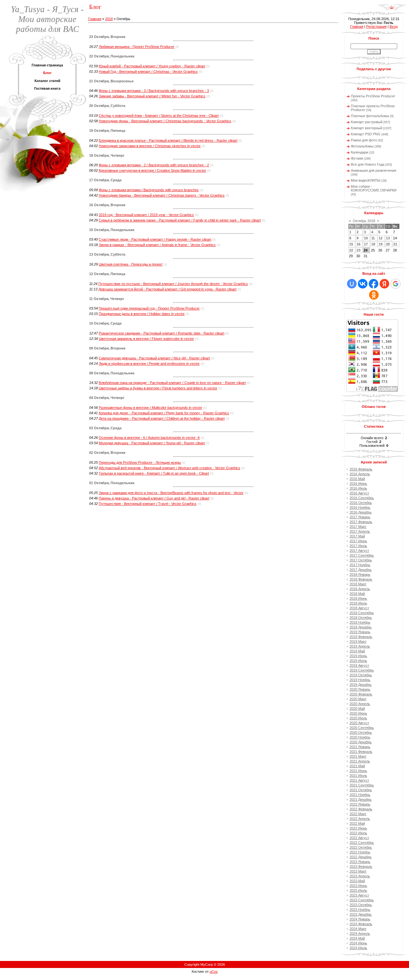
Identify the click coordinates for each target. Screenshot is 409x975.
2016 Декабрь (361, 512)
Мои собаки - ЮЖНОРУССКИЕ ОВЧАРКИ (374, 188)
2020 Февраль (361, 694)
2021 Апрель (360, 761)
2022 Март (358, 814)
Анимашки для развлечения (373, 170)
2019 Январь (360, 632)
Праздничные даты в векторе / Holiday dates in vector (142, 314)
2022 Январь (360, 804)
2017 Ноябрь (360, 565)
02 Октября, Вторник (107, 452)
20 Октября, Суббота (107, 106)
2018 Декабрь (361, 627)
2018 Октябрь (361, 617)
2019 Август (359, 665)
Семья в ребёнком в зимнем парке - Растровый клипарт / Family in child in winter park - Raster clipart (180, 220)
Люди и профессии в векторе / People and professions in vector (149, 363)
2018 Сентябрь (362, 613)
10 (366, 238)
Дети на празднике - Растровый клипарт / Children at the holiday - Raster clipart (162, 418)
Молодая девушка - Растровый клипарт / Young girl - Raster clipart (152, 443)
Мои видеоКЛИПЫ (366, 180)
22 (351, 250)
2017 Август (359, 550)
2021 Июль (358, 775)
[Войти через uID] (352, 284)
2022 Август (359, 838)
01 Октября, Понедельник (112, 483)
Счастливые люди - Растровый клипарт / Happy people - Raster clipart (155, 239)
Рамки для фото (364, 140)
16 (358, 244)
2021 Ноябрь (360, 795)
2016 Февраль (361, 469)
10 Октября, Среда (105, 323)
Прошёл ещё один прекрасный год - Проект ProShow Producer (149, 308)
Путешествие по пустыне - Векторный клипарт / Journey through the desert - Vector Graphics (173, 284)
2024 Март (358, 929)
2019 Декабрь (361, 684)
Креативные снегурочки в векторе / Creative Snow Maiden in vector (152, 170)
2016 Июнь (358, 483)
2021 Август (359, 780)
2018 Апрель (360, 589)
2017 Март (358, 527)
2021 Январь (360, 747)
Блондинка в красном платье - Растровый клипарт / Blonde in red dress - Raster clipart (168, 140)
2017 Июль (358, 546)
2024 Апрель (360, 933)
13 (388, 238)
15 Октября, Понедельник (112, 230)
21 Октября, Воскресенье (111, 81)
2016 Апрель (360, 474)
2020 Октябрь (361, 732)
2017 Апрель (360, 531)
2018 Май (357, 594)
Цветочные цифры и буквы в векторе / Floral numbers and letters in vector (158, 388)
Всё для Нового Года (367, 164)
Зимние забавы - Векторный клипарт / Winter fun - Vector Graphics (152, 96)
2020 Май (357, 708)
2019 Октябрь (361, 675)
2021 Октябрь (361, 790)
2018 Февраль (361, 579)
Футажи (357, 158)
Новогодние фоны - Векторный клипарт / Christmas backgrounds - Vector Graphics (165, 121)
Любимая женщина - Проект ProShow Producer (136, 47)
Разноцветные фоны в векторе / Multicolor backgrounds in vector (150, 407)
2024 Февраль (361, 924)
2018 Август (359, 608)
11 (373, 238)
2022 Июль (358, 833)
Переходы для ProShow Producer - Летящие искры (140, 462)
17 (366, 244)
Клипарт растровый (366, 122)
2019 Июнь (358, 656)
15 (351, 244)
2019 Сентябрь (362, 670)
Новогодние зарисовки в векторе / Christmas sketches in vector (150, 146)
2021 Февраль (361, 752)
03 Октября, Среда (105, 428)
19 (380, 244)
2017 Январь (360, 517)
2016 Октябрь (361, 503)
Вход (393, 26)
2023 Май (357, 881)
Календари (359, 152)
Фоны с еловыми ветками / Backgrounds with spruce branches (149, 190)
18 (373, 244)
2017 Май (357, 536)
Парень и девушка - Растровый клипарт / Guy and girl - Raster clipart (154, 498)
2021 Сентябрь (362, 785)
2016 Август (359, 493)
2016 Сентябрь (362, 498)
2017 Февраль (361, 522)
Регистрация (376, 26)
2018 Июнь (358, 598)
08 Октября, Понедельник (112, 373)
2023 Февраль (361, 866)
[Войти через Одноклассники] (374, 295)
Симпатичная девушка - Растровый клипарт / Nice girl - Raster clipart (154, 358)
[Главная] (391, 5)
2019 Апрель (360, 646)
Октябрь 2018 (364, 221)
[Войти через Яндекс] (384, 284)
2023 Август (359, 895)
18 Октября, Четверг (107, 155)
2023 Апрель (360, 876)
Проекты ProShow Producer (373, 96)
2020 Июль (358, 718)
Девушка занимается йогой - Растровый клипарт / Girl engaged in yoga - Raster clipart (167, 289)
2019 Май (357, 651)
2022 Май (357, 823)
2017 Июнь (358, 541)
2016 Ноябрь (360, 507)
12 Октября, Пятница (107, 274)
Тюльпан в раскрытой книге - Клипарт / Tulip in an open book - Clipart (154, 473)
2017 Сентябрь (362, 555)
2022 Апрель (360, 819)
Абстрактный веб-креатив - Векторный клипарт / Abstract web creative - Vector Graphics (169, 468)
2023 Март (358, 871)
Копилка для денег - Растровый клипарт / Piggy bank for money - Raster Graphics (164, 413)
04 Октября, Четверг (107, 398)
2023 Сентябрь (362, 900)
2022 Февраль (361, 809)
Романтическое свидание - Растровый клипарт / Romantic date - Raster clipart (161, 333)
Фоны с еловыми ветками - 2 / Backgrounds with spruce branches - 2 (154, 165)
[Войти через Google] (395, 284)
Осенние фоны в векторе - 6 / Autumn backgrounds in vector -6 (149, 437)
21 (395, 244)
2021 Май (357, 766)
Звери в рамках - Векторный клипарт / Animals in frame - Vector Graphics (157, 245)
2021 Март (358, 756)
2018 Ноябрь (360, 622)
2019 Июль (358, 661)
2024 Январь (360, 919)
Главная (94, 19)
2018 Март (358, 584)
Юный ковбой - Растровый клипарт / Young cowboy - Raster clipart (152, 66)
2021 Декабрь (361, 799)
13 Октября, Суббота (107, 254)
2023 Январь (360, 862)
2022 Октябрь (361, 847)
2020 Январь (360, 689)
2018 (109, 19)
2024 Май (357, 938)
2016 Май (357, 479)
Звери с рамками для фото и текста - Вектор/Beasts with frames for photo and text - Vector (171, 493)
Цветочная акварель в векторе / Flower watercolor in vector (146, 339)
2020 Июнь (358, 713)
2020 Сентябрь (362, 728)
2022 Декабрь (361, 857)
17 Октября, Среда (105, 180)
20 (388, 244)
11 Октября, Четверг (106, 299)
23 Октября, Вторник (107, 37)
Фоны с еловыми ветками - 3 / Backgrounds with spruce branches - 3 (154, 91)
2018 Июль (358, 603)
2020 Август (359, 723)
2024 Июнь (358, 943)
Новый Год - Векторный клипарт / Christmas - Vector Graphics (148, 71)
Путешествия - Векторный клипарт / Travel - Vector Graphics (148, 504)
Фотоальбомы (362, 146)
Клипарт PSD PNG (366, 134)
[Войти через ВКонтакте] (362, 284)
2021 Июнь (358, 771)
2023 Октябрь (361, 905)
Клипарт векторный (366, 128)
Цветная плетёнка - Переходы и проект (131, 264)
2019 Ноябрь (360, 680)
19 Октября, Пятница (107, 130)
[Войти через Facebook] (373, 284)
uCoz (214, 971)
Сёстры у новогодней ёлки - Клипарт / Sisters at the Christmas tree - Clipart (159, 115)
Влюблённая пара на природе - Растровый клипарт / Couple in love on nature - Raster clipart (172, 383)
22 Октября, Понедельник (112, 56)
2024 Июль (358, 948)
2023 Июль (358, 890)
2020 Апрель (360, 704)
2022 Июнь (358, 828)
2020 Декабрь (361, 742)
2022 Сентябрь (362, 842)
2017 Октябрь (361, 560)
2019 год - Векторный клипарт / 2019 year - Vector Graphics (146, 215)
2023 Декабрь (361, 914)
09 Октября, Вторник (107, 348)
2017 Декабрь (361, 570)
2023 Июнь (358, 886)
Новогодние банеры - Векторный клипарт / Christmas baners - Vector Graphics (162, 195)
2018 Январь (360, 574)
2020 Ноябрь (360, 737)
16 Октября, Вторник (107, 205)
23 (358, 250)
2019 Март (358, 641)
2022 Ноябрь (360, 852)
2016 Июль (358, 488)
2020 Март (358, 699)
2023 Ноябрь (360, 909)
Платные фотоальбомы (370, 116)
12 (380, 238)
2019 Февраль (361, 637)
